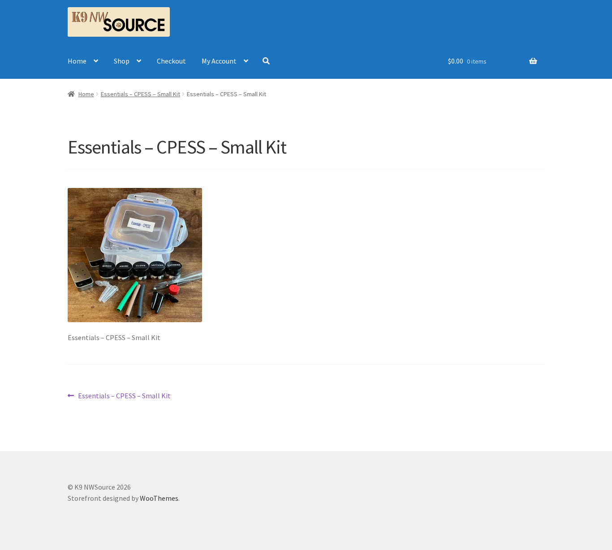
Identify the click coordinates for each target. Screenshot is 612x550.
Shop (121, 60)
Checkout (171, 60)
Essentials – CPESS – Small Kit (124, 396)
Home (77, 60)
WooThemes (159, 498)
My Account (219, 60)
